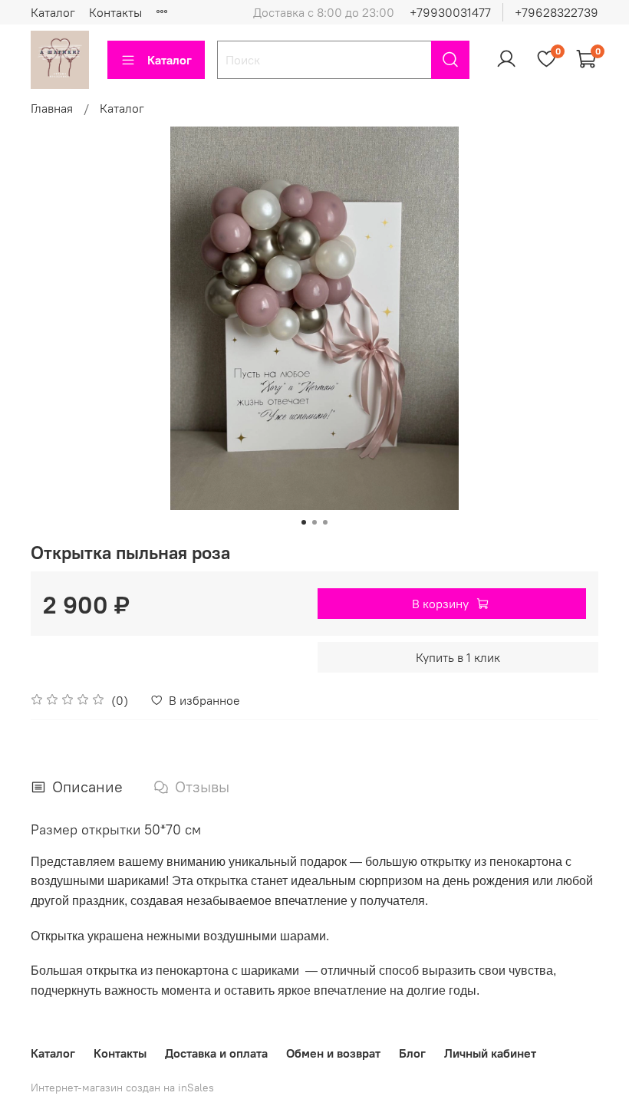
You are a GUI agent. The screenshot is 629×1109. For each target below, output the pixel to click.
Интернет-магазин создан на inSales (122, 1087)
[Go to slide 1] (303, 522)
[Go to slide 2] (314, 522)
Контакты (115, 12)
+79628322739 (556, 12)
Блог (412, 1053)
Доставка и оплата (216, 1053)
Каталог (53, 12)
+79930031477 (450, 12)
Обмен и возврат (333, 1053)
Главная (52, 108)
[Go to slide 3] (325, 522)
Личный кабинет (490, 1053)
